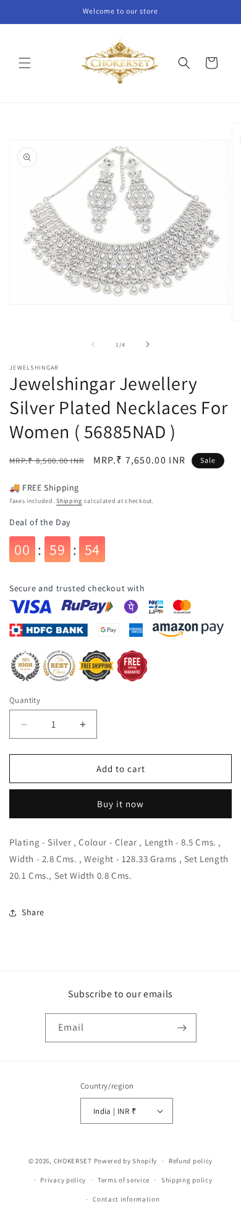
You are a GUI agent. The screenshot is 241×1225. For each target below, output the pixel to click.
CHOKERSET (73, 1160)
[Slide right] (147, 344)
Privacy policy (63, 1180)
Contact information (126, 1199)
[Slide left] (93, 344)
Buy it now (120, 804)
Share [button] (33, 912)
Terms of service (124, 1180)
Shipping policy (187, 1180)
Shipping (69, 501)
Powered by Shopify (126, 1160)
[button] (24, 63)
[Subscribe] (182, 1027)
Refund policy (191, 1160)
